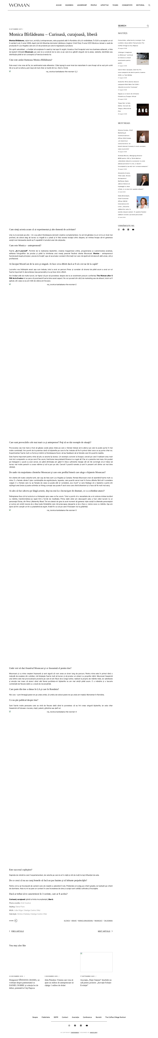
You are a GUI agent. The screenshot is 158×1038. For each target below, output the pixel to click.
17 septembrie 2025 (87, 976)
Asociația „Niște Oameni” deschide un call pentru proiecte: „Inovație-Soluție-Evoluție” (96, 982)
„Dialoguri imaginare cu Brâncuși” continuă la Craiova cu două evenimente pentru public (125, 58)
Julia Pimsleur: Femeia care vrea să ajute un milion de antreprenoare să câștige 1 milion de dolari (59, 982)
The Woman (108, 920)
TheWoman (75, 1032)
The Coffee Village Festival (115, 1017)
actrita (67, 920)
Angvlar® (93, 1032)
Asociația (75, 1017)
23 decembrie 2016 (16, 976)
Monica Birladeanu (85, 920)
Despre (35, 1017)
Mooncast (98, 920)
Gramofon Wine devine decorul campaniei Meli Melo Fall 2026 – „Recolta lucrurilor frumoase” (129, 84)
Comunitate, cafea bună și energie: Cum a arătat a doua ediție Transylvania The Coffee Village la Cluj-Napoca (131, 43)
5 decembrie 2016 (51, 976)
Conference (87, 1017)
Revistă (98, 1017)
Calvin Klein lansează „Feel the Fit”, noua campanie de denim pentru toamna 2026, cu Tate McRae (131, 72)
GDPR (56, 1017)
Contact (65, 1017)
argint (74, 920)
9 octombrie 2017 (15, 29)
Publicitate (46, 1017)
